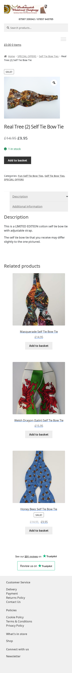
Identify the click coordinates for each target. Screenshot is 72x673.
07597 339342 (27, 19)
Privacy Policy (15, 625)
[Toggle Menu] (63, 39)
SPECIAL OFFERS (26, 56)
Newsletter (13, 656)
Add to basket (17, 160)
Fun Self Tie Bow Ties (30, 175)
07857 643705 (45, 19)
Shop (9, 641)
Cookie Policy (15, 617)
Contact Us (13, 602)
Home (11, 56)
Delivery (11, 589)
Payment (12, 593)
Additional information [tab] (27, 206)
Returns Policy (15, 598)
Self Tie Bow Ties (49, 56)
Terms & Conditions (19, 621)
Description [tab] (20, 196)
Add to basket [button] (38, 346)
